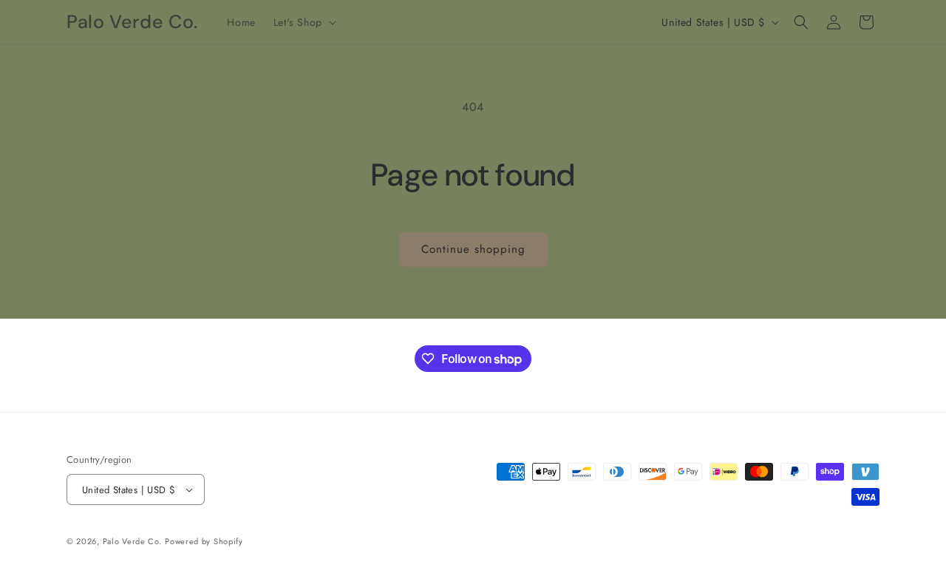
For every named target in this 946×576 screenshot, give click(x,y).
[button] (303, 22)
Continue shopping (473, 249)
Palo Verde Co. (132, 541)
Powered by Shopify (204, 541)
